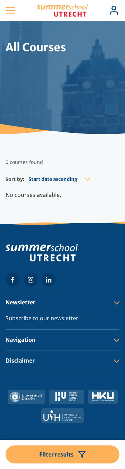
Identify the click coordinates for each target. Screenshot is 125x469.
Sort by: (15, 179)
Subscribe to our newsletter (42, 318)
